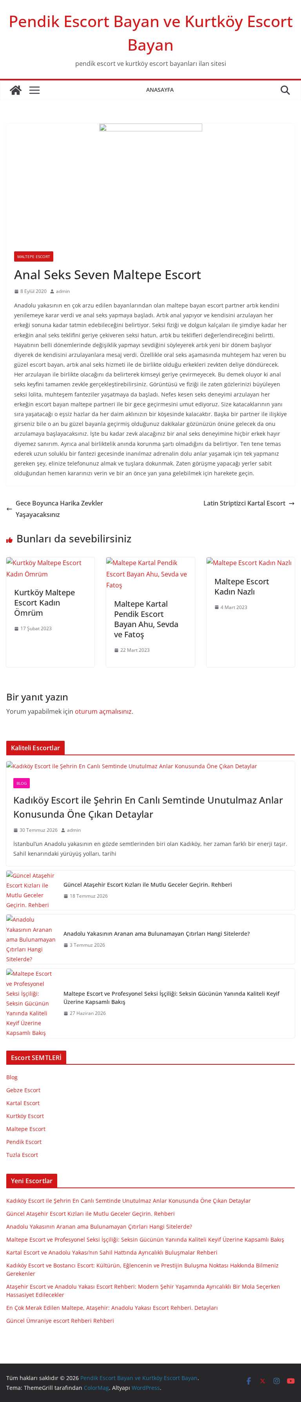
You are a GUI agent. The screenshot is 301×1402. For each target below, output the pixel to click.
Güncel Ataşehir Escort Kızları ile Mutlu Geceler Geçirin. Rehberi (147, 884)
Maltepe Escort (33, 256)
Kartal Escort (23, 1103)
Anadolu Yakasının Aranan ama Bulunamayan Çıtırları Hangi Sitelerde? (156, 933)
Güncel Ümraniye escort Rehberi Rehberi (60, 1320)
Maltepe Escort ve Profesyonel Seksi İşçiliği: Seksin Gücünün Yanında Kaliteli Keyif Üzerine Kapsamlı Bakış (171, 998)
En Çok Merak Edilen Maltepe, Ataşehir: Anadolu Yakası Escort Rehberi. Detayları (112, 1307)
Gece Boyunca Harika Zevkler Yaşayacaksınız (59, 509)
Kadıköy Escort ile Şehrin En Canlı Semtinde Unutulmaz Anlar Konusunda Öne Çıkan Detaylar (148, 806)
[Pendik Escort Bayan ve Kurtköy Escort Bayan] (15, 90)
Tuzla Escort (22, 1154)
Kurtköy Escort (25, 1116)
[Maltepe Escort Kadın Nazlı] (249, 562)
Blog (21, 783)
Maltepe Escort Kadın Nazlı (241, 586)
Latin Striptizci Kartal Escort (244, 503)
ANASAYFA (160, 89)
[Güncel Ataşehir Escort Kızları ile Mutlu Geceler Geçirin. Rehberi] (31, 890)
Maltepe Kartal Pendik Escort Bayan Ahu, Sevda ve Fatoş (146, 619)
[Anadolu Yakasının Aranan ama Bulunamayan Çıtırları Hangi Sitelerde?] (31, 939)
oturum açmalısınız (103, 711)
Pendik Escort (24, 1142)
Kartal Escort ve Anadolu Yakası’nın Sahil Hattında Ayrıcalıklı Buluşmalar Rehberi (112, 1252)
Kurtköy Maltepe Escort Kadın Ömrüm (44, 602)
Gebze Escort (23, 1090)
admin (63, 291)
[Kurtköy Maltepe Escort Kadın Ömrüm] (50, 562)
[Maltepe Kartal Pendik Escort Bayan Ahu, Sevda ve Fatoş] (150, 562)
